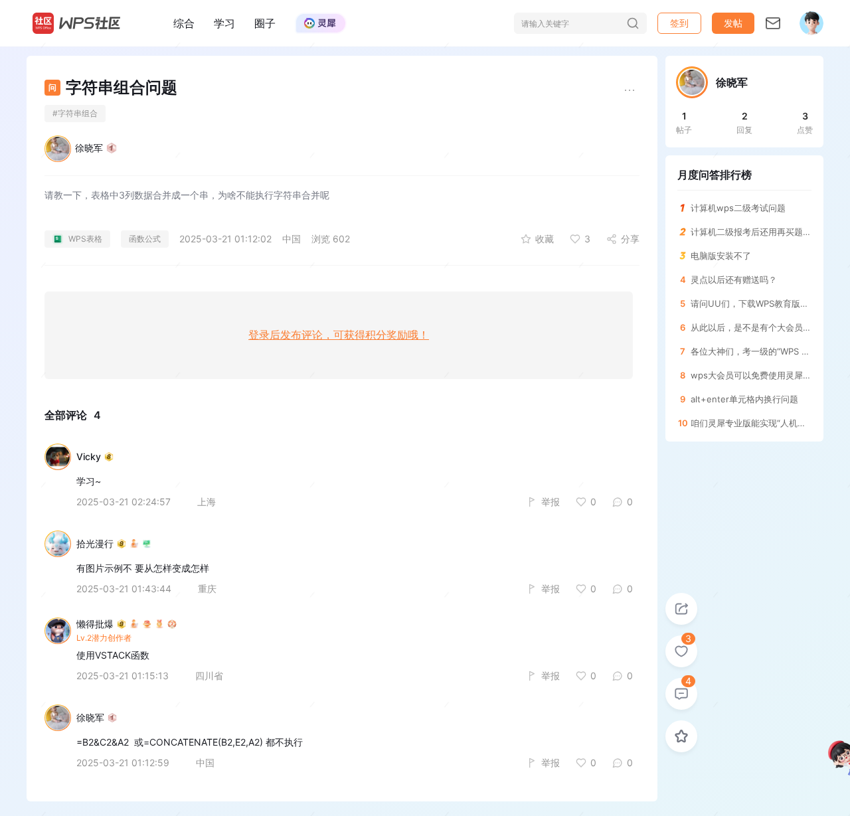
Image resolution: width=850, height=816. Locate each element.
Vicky (88, 456)
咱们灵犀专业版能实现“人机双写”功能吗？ (751, 423)
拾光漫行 (95, 543)
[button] (733, 23)
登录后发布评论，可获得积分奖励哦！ (338, 335)
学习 (224, 23)
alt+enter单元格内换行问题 (744, 399)
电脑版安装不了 (721, 255)
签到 (679, 23)
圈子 (265, 23)
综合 (184, 23)
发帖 (733, 23)
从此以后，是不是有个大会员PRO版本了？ (751, 327)
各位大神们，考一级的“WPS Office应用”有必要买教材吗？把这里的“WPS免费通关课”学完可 (751, 351)
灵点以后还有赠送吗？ (734, 279)
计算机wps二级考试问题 (738, 208)
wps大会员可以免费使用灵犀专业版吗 (751, 375)
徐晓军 (89, 147)
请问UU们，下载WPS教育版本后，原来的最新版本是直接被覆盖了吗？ (751, 303)
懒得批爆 (95, 624)
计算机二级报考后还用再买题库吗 (751, 231)
